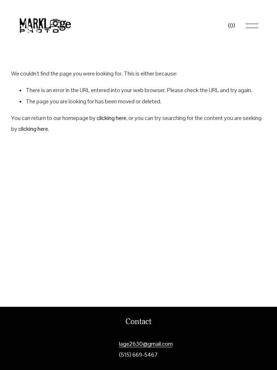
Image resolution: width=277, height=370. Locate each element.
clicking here (111, 118)
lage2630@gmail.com (146, 344)
